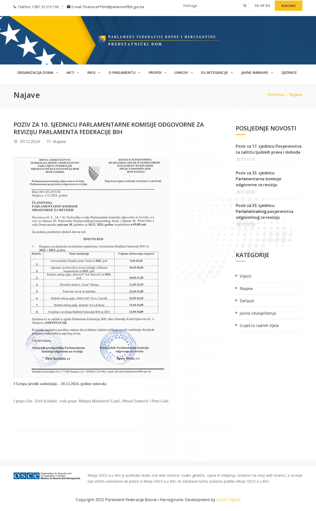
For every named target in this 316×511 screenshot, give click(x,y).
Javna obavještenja (258, 313)
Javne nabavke (255, 72)
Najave (295, 94)
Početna (276, 94)
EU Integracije (215, 72)
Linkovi (182, 72)
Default (247, 301)
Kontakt (288, 5)
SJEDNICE (289, 72)
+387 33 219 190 (45, 6)
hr (262, 5)
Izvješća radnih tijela (259, 325)
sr (257, 5)
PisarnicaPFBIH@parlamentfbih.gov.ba (113, 6)
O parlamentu (123, 72)
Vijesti (245, 276)
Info (92, 72)
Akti (70, 72)
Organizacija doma (35, 72)
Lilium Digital (228, 499)
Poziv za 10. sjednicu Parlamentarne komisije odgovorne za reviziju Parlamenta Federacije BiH (109, 128)
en (268, 5)
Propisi (155, 72)
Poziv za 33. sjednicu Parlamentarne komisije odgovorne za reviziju (258, 178)
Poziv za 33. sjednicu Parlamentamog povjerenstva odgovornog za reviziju (264, 211)
